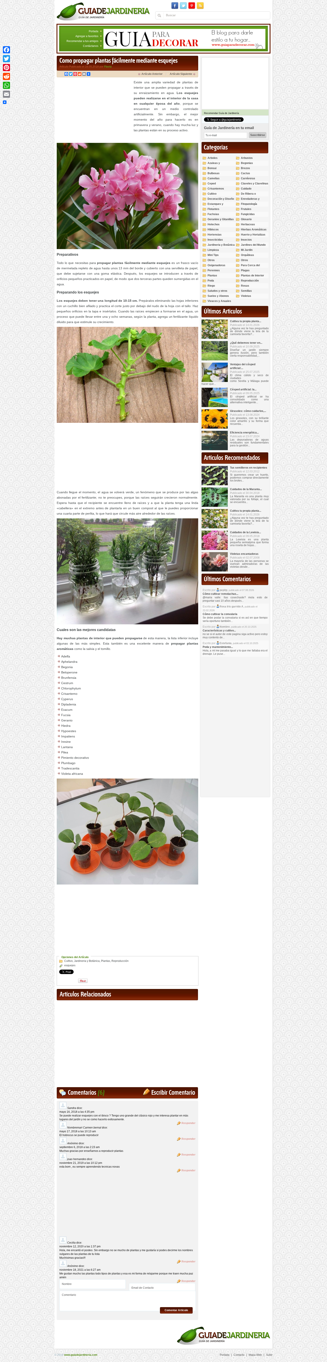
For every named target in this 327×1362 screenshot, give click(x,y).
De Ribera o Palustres (248, 195)
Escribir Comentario (173, 1092)
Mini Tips (213, 255)
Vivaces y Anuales (219, 301)
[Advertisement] (94, 111)
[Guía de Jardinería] (103, 11)
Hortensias (215, 234)
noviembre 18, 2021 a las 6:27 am (80, 1269)
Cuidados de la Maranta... (246, 489)
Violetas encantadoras (244, 553)
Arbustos (247, 158)
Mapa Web (255, 1354)
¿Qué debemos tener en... (246, 342)
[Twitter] (6, 58)
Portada (93, 31)
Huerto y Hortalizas (253, 234)
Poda (211, 280)
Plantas (105, 961)
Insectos (246, 239)
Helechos (214, 224)
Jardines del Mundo (253, 244)
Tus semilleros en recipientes (248, 467)
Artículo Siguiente (181, 74)
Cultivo (68, 961)
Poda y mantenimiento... (218, 647)
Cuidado (246, 188)
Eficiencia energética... (244, 432)
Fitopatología (249, 204)
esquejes (69, 965)
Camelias (214, 178)
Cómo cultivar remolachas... (220, 593)
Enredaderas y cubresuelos (250, 200)
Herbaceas (248, 224)
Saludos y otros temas (217, 292)
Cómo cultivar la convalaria (220, 614)
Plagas (245, 270)
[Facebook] (6, 49)
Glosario (246, 219)
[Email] (6, 94)
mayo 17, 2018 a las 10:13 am (77, 1131)
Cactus (245, 173)
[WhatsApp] (6, 85)
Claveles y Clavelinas (254, 183)
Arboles (213, 158)
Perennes (214, 270)
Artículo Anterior (152, 74)
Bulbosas (214, 173)
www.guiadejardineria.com (80, 1354)
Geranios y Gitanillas (221, 219)
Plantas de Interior (252, 275)
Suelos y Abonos (218, 296)
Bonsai (212, 168)
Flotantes (213, 209)
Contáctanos (90, 46)
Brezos (245, 168)
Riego (211, 285)
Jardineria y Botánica (87, 961)
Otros (211, 260)
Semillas (246, 290)
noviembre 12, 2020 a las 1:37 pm (80, 1246)
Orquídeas (247, 255)
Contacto (239, 1354)
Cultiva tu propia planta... (245, 321)
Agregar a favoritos (86, 36)
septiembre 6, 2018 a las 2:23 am (79, 1147)
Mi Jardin (246, 250)
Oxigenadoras (216, 265)
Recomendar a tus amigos (82, 41)
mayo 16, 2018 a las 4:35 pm (76, 1111)
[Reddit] (6, 76)
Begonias (247, 163)
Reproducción (120, 961)
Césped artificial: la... (243, 389)
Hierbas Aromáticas (253, 229)
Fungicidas (248, 214)
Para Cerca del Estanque (250, 267)
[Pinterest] (6, 67)
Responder (189, 1123)
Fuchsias (213, 214)
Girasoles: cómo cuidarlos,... (248, 411)
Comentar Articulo (176, 1310)
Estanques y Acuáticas (215, 205)
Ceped (212, 183)
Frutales (246, 209)
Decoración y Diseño (221, 198)
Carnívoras (248, 178)
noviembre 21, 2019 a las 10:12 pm (80, 1162)
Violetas (246, 296)
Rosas (245, 285)
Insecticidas (215, 239)
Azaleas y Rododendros (216, 165)
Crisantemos (216, 188)
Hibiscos (213, 229)
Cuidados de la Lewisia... (245, 532)
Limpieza (213, 250)
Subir (269, 1354)
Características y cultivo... (219, 630)
